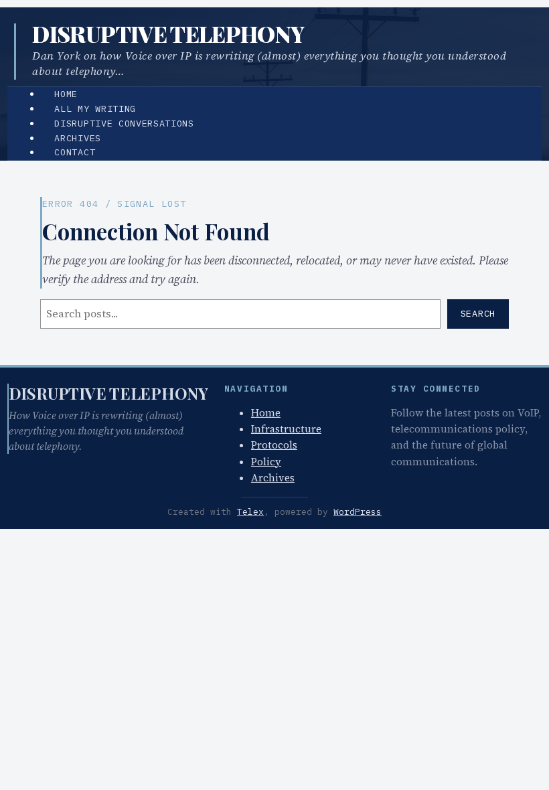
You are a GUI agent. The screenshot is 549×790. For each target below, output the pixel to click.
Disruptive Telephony (168, 33)
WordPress (357, 512)
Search (478, 313)
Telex (250, 512)
